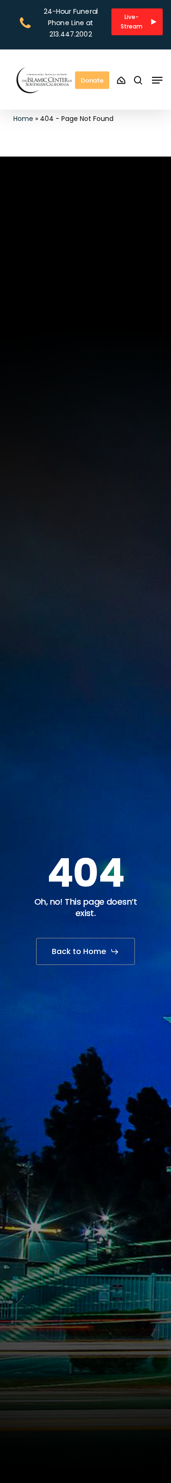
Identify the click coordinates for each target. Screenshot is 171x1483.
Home (23, 118)
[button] (137, 21)
